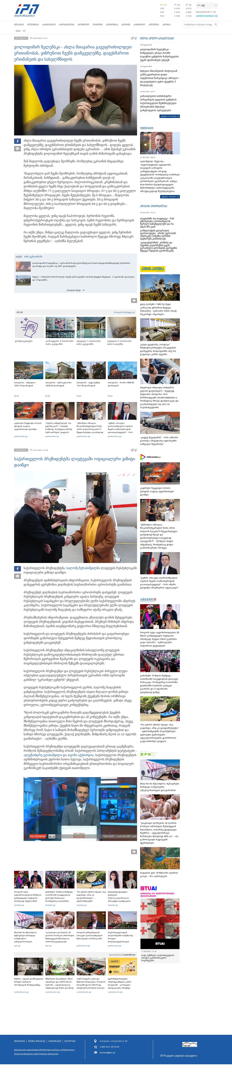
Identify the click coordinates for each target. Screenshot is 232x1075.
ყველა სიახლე (168, 116)
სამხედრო (139, 24)
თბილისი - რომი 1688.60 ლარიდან (121, 384)
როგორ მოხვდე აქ (124, 312)
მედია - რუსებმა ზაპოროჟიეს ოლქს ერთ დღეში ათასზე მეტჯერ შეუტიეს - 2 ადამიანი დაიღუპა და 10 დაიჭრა (83, 278)
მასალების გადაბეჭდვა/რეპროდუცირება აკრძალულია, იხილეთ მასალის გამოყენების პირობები (44, 1052)
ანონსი (166, 24)
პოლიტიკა (33, 24)
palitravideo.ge (21, 436)
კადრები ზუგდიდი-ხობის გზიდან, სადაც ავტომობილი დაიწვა (28, 426)
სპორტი (125, 24)
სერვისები (54, 1041)
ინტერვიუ (146, 128)
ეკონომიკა (112, 24)
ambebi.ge (19, 905)
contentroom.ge (21, 992)
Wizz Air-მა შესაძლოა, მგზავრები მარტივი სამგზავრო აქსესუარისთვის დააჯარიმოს (25, 938)
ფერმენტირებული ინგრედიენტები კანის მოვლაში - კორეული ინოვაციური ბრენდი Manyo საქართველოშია (120, 985)
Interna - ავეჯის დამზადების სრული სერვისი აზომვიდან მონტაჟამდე (28, 982)
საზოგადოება (66, 24)
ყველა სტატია (169, 196)
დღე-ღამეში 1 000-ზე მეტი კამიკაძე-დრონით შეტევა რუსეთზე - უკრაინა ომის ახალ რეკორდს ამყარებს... (158, 309)
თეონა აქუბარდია (81, 755)
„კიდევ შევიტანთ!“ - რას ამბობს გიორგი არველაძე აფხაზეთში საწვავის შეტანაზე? (159, 440)
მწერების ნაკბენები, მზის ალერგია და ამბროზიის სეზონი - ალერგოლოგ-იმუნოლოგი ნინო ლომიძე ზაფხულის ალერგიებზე (59, 985)
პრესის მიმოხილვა (153, 206)
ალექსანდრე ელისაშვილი (43, 755)
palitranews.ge (83, 945)
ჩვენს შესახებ (36, 1041)
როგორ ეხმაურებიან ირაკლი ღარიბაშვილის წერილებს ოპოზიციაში (90, 935)
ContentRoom (128, 955)
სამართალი (49, 24)
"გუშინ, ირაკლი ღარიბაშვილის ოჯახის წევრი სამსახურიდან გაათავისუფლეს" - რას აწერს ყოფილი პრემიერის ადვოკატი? (122, 431)
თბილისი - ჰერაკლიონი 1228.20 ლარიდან (58, 384)
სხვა (18, 31)
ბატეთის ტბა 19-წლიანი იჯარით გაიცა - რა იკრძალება (159, 874)
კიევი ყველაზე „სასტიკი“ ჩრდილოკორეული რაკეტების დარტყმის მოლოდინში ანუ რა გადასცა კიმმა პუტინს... (158, 349)
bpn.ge (163, 5)
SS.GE (20, 312)
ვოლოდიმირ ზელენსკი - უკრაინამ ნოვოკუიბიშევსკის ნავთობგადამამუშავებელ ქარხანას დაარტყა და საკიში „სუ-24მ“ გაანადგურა (81, 264)
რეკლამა (70, 1041)
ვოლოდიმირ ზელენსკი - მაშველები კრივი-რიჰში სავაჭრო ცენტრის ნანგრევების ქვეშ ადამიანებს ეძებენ (159, 54)
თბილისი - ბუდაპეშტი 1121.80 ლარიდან (88, 384)
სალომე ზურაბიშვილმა (83, 568)
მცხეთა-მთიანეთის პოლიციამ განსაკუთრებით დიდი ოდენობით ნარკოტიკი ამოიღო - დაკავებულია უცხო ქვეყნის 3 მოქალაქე (160, 78)
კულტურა (154, 24)
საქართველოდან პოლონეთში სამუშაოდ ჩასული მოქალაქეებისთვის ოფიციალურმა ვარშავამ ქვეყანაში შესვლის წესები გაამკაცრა (122, 941)
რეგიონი (98, 24)
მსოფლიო (83, 24)
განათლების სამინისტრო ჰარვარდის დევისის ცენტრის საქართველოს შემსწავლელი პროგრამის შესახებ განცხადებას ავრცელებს (158, 103)
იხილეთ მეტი (74, 290)
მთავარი (19, 24)
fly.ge (16, 396)
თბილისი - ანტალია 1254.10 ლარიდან (24, 384)
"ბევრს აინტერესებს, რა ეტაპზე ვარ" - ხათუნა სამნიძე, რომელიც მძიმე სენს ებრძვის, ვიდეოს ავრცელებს (58, 429)
